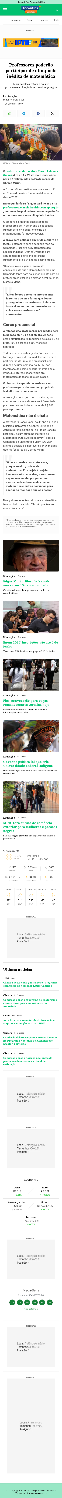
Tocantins (15, 20)
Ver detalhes (31, 1309)
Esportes (43, 20)
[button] (21, 1314)
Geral (29, 20)
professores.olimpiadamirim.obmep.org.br (31, 207)
